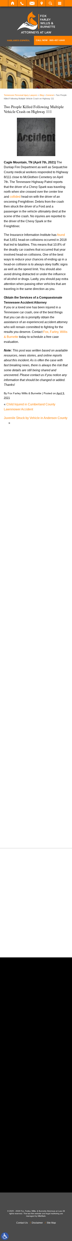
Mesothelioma (17, 723)
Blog (42, 95)
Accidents (14, 600)
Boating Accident (19, 615)
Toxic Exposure (18, 812)
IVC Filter (14, 713)
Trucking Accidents (20, 821)
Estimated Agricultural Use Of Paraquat (34, 529)
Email (32, 3)
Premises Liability (20, 772)
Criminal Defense (19, 640)
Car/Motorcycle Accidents (25, 630)
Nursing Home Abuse (22, 743)
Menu (59, 3)
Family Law (15, 684)
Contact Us (22, 1222)
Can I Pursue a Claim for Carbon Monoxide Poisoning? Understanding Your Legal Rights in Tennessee (37, 452)
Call (21, 3)
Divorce (13, 660)
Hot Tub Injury (17, 709)
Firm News (15, 694)
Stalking (13, 802)
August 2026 (16, 556)
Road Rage (15, 787)
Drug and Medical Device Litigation (31, 669)
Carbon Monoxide (20, 635)
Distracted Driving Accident (26, 655)
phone (25, 1042)
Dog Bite (14, 664)
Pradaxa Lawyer (19, 767)
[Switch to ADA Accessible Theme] (5, 1236)
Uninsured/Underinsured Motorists (31, 826)
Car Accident (16, 625)
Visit (42, 3)
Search (50, 3)
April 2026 (15, 575)
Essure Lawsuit (18, 679)
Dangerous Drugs (20, 645)
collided (15, 196)
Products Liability (19, 782)
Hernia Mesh (16, 704)
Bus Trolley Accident (22, 620)
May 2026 (14, 570)
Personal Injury (18, 758)
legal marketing (53, 1213)
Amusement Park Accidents (26, 605)
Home (12, 3)
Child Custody (17, 689)
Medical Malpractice (21, 718)
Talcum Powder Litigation (25, 807)
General (50, 95)
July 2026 (14, 561)
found (61, 234)
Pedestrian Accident (21, 753)
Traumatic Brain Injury (22, 817)
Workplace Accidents (22, 831)
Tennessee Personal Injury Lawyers (20, 95)
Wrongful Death (18, 836)
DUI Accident (17, 674)
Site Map (51, 1222)
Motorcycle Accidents (22, 728)
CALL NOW (50, 40)
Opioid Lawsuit (18, 748)
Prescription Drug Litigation (26, 777)
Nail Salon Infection (21, 733)
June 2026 (15, 566)
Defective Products (20, 650)
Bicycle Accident (19, 610)
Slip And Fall (16, 792)
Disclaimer (37, 1222)
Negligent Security (20, 738)
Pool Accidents (18, 763)
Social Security (18, 797)
